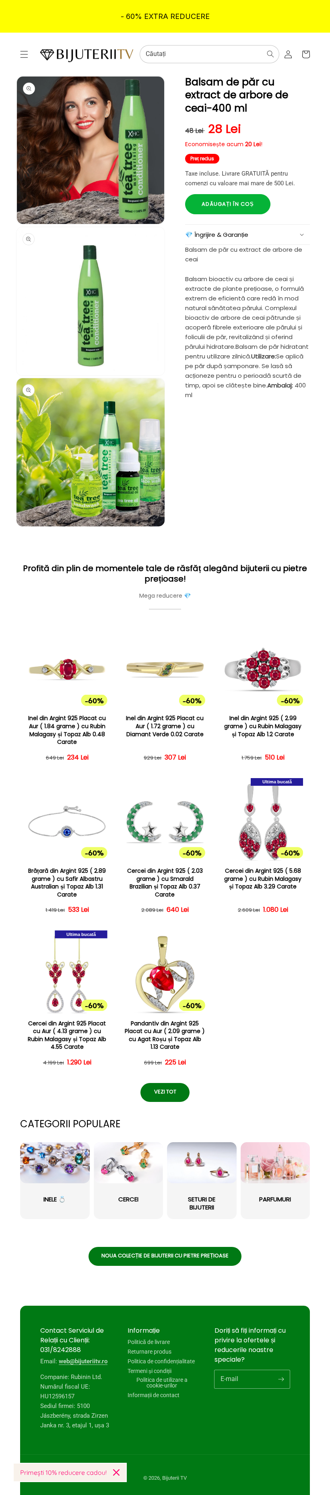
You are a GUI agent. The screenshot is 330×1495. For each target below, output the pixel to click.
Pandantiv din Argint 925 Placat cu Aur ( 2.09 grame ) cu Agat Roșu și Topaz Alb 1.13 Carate (165, 1035)
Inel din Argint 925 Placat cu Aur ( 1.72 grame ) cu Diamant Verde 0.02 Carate (165, 726)
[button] (24, 54)
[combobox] (209, 54)
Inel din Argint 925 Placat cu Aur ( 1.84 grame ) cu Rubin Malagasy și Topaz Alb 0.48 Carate (67, 730)
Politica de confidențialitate (161, 1361)
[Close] (116, 1472)
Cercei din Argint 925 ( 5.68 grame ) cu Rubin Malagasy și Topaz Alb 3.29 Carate (262, 878)
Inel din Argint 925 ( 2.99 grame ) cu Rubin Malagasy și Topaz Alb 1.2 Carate (262, 726)
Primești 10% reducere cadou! (63, 1472)
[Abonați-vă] (281, 1379)
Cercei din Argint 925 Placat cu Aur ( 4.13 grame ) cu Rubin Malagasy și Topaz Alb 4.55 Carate (67, 1035)
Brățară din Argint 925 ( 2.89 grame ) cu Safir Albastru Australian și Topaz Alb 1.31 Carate (67, 883)
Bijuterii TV (174, 1478)
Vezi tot (165, 1091)
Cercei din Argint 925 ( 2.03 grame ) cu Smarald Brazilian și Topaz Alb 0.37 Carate (165, 883)
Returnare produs (149, 1351)
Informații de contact (153, 1395)
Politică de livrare (149, 1342)
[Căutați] (270, 54)
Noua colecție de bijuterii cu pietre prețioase (165, 1255)
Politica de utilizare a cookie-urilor (162, 1383)
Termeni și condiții (149, 1371)
